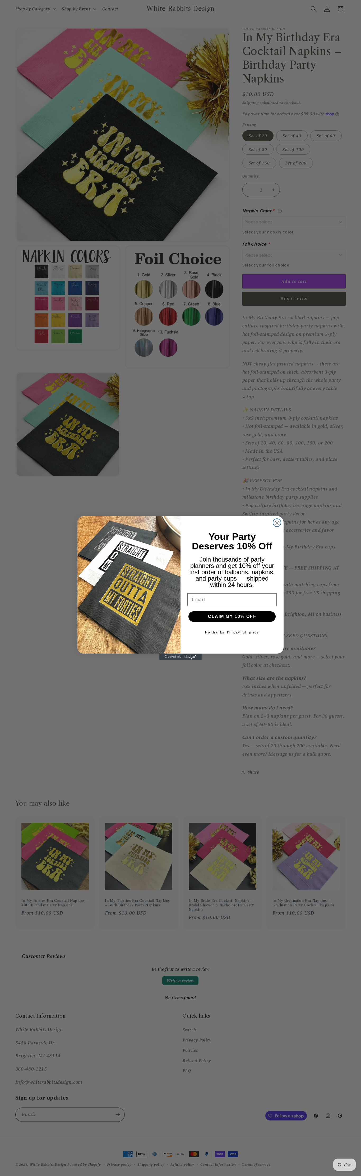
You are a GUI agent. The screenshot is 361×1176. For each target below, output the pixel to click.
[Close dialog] (277, 523)
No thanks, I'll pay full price (232, 632)
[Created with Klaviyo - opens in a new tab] (180, 657)
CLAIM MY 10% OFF (232, 616)
